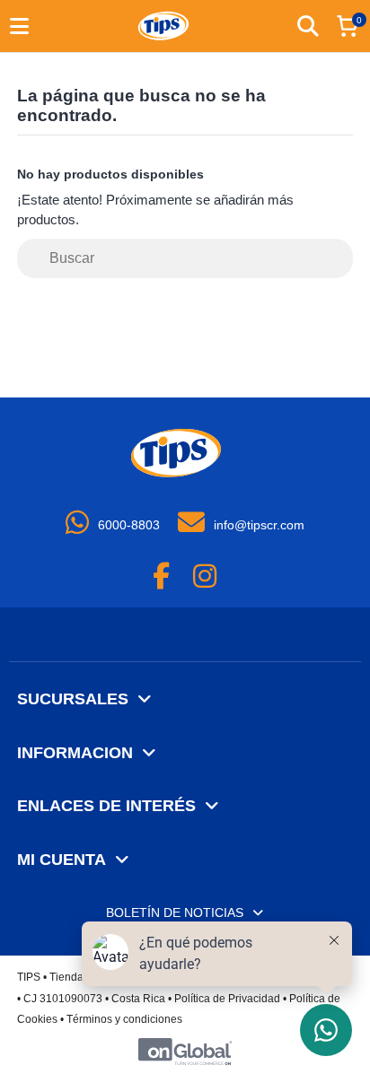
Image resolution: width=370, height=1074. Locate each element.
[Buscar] (339, 258)
